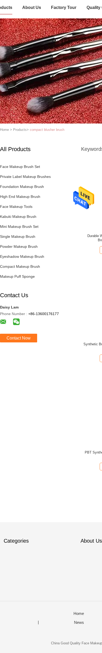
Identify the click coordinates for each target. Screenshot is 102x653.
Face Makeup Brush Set (20, 166)
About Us (31, 7)
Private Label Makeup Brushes (25, 176)
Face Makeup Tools (16, 206)
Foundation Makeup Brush (22, 186)
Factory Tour (63, 7)
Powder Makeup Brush (19, 246)
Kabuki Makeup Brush (18, 216)
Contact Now (19, 338)
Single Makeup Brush (17, 236)
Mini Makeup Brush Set (19, 226)
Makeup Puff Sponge (17, 276)
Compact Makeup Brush (20, 266)
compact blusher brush (47, 130)
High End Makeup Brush (20, 196)
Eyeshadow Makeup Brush (22, 256)
